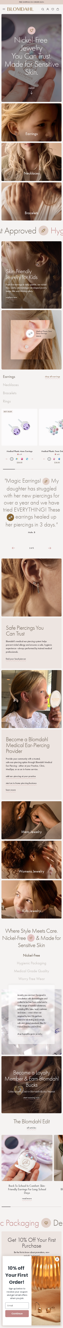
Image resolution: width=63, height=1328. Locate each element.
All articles (31, 1128)
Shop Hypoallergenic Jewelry (29, 1034)
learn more (11, 790)
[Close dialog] (57, 1259)
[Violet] (19, 427)
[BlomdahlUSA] (20, 9)
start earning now (31, 1098)
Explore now (11, 297)
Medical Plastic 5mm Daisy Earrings (44, 332)
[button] (43, 9)
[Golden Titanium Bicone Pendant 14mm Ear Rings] (31, 30)
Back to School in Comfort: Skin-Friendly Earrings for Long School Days (27, 1189)
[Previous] (7, 459)
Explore (32, 88)
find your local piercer (16, 659)
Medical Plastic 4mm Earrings (19, 451)
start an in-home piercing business (21, 783)
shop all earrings (52, 377)
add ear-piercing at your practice (21, 776)
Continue (17, 1313)
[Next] (32, 459)
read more (27, 1198)
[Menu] (3, 9)
